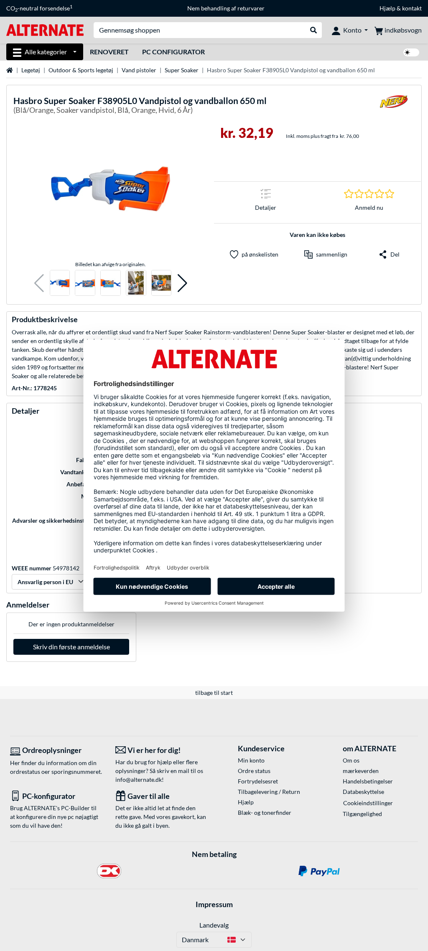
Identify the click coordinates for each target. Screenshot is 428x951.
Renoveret (109, 52)
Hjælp (387, 8)
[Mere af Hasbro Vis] (394, 106)
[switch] (411, 52)
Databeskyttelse (363, 791)
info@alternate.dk (138, 779)
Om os (351, 760)
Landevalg (214, 925)
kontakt (412, 8)
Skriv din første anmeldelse (71, 647)
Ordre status (254, 770)
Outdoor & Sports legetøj (80, 70)
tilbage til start (214, 692)
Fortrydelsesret (258, 781)
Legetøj (30, 70)
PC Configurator (173, 52)
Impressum (214, 904)
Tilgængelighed (362, 813)
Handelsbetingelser (368, 781)
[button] (39, 283)
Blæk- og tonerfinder (264, 812)
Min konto (251, 760)
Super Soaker (182, 70)
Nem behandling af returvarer (226, 8)
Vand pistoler (139, 70)
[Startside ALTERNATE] (45, 29)
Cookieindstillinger (368, 802)
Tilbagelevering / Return (269, 791)
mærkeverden (361, 770)
